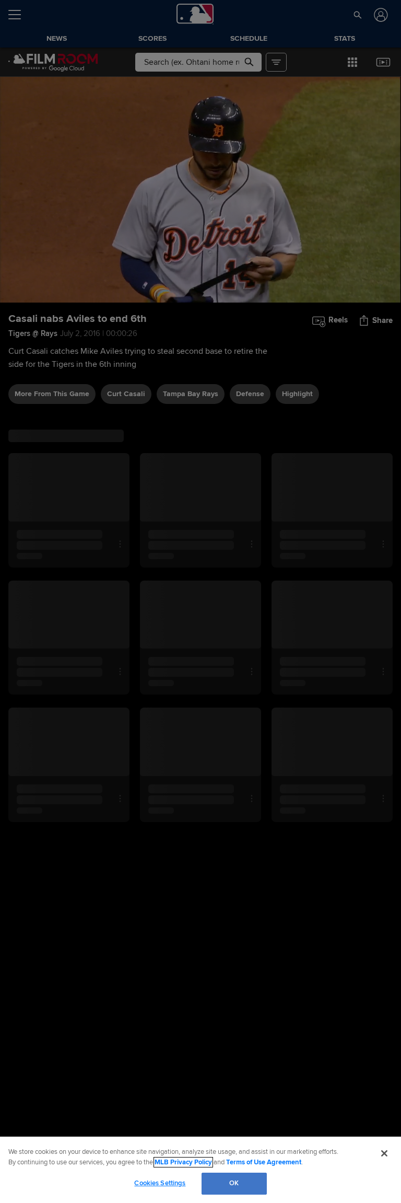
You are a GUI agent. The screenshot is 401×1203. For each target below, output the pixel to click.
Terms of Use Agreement (263, 1162)
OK (234, 1183)
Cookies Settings (159, 1183)
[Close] (384, 1153)
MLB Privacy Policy (183, 1162)
